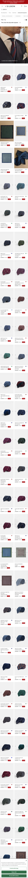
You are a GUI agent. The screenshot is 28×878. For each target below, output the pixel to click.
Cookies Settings (14, 868)
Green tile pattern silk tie (19, 197)
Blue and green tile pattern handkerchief (4, 565)
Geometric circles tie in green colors (19, 255)
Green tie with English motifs (18, 704)
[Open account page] (22, 6)
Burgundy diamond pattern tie (5, 452)
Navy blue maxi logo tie (4, 677)
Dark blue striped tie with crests (19, 731)
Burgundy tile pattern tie (18, 311)
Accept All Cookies (14, 875)
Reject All (14, 872)
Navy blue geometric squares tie (18, 224)
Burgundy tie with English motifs (5, 704)
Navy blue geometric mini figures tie (4, 841)
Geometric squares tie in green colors (4, 224)
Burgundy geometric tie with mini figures (19, 283)
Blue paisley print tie (19, 116)
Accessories (4, 12)
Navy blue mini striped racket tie (19, 649)
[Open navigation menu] (2, 6)
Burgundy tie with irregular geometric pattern (5, 481)
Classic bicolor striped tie (19, 758)
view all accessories (7, 16)
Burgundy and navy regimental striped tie (19, 396)
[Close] (26, 860)
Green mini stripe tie (19, 841)
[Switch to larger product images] (24, 19)
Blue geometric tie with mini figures (4, 311)
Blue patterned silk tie (18, 88)
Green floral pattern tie (4, 812)
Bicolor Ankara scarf (18, 565)
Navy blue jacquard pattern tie (5, 396)
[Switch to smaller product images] (26, 19)
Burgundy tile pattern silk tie (4, 197)
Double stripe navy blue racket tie (5, 650)
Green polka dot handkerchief (5, 143)
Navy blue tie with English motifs (5, 731)
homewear (18, 16)
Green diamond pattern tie (18, 452)
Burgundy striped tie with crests (5, 785)
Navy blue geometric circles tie (5, 255)
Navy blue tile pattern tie (4, 339)
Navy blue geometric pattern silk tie (18, 537)
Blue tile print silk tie (19, 677)
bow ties (14, 12)
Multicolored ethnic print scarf (19, 143)
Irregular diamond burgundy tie (4, 88)
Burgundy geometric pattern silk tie (4, 537)
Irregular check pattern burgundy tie (19, 339)
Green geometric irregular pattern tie (19, 813)
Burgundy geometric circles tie (5, 283)
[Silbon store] (10, 6)
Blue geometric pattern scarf (19, 170)
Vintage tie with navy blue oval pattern (4, 621)
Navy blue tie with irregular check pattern (19, 367)
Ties (10, 12)
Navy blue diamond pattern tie (19, 423)
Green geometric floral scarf (5, 170)
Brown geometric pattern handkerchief (5, 593)
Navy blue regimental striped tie (3, 424)
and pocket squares (22, 12)
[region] (14, 868)
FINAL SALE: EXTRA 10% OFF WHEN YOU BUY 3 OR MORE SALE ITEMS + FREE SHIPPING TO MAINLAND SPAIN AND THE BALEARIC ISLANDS (14, 2)
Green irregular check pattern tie (5, 367)
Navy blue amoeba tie (5, 509)
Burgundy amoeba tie (19, 509)
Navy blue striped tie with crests (5, 758)
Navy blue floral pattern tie (19, 785)
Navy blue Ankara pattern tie (5, 116)
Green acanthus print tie (19, 480)
